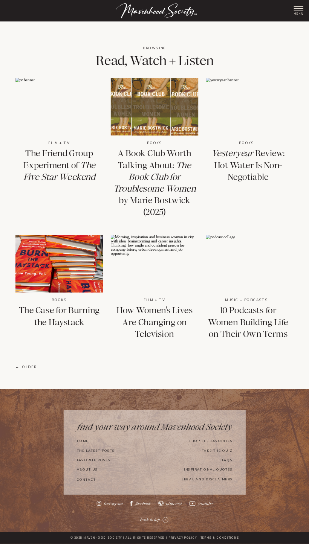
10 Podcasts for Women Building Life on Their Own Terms (248, 322)
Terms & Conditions (219, 538)
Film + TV (59, 143)
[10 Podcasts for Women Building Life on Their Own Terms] (248, 264)
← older (26, 367)
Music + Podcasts (246, 300)
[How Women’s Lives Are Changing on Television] (154, 264)
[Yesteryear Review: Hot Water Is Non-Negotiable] (248, 107)
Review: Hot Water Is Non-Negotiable (248, 165)
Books (154, 143)
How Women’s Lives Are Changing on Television (154, 322)
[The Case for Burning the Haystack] (59, 264)
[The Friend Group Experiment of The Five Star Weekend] (59, 107)
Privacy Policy (183, 538)
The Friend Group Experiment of (59, 165)
